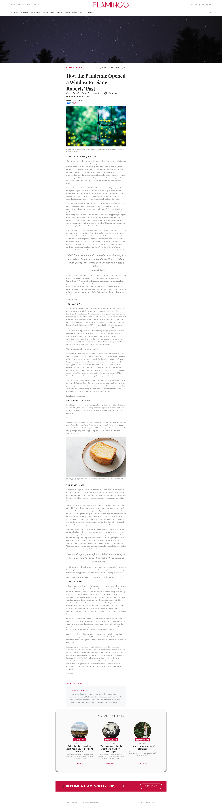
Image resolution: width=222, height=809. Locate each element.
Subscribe (89, 13)
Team (68, 803)
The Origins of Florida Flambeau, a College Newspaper (111, 749)
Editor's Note (142, 740)
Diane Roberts (107, 68)
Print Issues (37, 4)
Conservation (36, 13)
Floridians (15, 13)
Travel (45, 13)
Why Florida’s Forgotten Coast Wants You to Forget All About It (79, 749)
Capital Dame (78, 68)
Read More (79, 763)
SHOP (81, 13)
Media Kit (75, 803)
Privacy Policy (95, 803)
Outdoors (25, 13)
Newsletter (29, 4)
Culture (59, 13)
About (13, 4)
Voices (69, 68)
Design (74, 13)
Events (67, 13)
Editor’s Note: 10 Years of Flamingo (142, 747)
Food (52, 13)
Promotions (20, 4)
